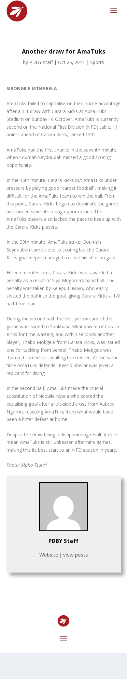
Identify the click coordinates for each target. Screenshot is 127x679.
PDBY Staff (41, 62)
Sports (97, 62)
